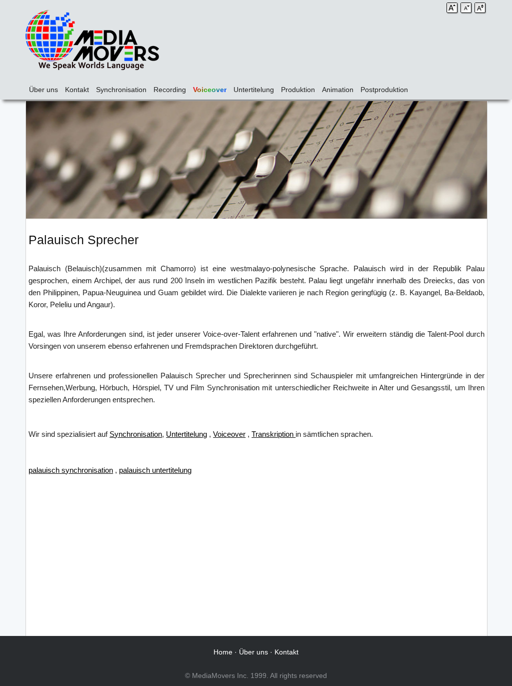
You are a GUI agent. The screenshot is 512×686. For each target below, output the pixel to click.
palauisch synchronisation (70, 470)
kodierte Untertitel (456, 434)
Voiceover (209, 90)
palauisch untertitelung (155, 470)
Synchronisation (121, 90)
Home (223, 652)
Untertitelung (254, 90)
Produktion (298, 90)
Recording (170, 90)
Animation (338, 90)
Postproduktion (384, 90)
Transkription (274, 434)
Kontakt (77, 90)
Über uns (43, 90)
